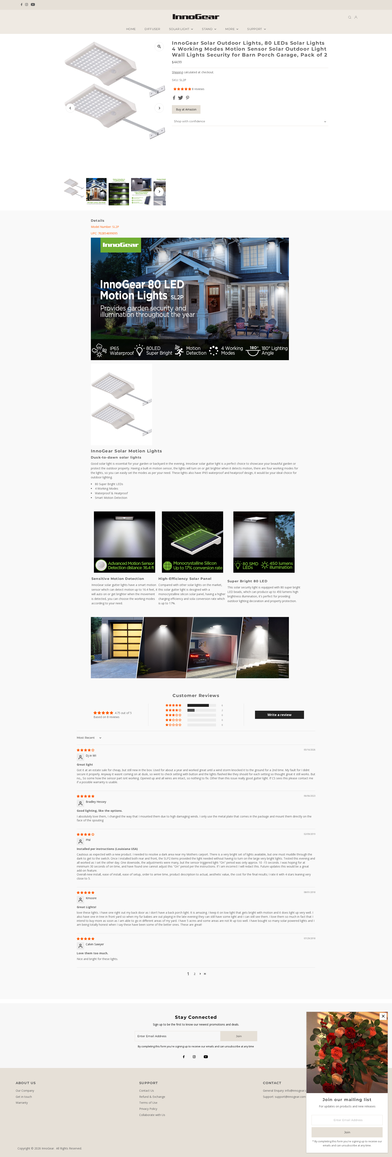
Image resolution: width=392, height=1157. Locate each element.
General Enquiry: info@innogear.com (287, 1090)
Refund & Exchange (152, 1097)
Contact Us (146, 1090)
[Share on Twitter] (181, 99)
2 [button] (194, 974)
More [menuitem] (230, 29)
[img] (85, 750)
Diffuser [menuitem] (152, 29)
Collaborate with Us (152, 1115)
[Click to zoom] (159, 46)
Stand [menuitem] (207, 29)
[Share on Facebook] (174, 99)
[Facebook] (21, 5)
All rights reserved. (69, 1148)
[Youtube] (33, 5)
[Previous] (70, 108)
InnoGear (48, 1148)
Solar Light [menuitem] (179, 29)
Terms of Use (148, 1103)
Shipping (177, 72)
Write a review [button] (279, 715)
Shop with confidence (189, 121)
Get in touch (24, 1097)
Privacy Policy (148, 1109)
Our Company (25, 1090)
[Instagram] (26, 5)
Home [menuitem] (131, 29)
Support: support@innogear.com (284, 1097)
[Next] (159, 108)
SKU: (175, 80)
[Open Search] (349, 17)
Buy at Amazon (186, 109)
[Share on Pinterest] (187, 99)
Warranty (22, 1103)
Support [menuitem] (255, 29)
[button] (183, 89)
